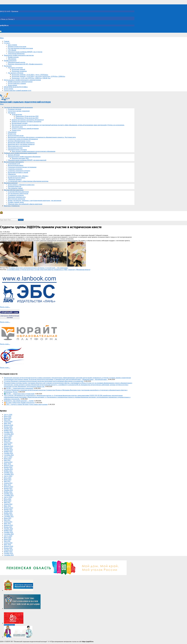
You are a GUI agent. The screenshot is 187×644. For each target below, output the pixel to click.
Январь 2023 (8, 488)
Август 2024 (8, 457)
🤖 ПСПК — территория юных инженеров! (18, 388)
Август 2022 (8, 497)
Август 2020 (8, 536)
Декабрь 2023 (8, 469)
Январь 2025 (8, 448)
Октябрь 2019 (8, 553)
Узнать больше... (9, 625)
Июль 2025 (7, 437)
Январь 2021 (8, 527)
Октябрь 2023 (8, 472)
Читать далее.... (5, 307)
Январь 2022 (8, 509)
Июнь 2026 (7, 418)
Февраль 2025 (8, 446)
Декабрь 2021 (8, 511)
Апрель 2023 (8, 483)
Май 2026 (7, 420)
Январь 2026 (8, 427)
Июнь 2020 (7, 539)
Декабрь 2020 (8, 529)
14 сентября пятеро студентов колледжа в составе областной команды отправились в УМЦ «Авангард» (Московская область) (48, 269)
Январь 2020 (8, 548)
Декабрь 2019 (8, 550)
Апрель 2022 (8, 504)
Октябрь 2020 (8, 532)
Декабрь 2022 (8, 490)
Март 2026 (7, 423)
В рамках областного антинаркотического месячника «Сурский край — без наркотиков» (38, 268)
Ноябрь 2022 (8, 492)
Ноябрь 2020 (8, 530)
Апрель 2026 (8, 421)
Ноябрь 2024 (8, 451)
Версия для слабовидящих (10, 32)
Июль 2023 (7, 478)
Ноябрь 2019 (8, 551)
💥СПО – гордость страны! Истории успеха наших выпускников (26, 404)
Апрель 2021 (8, 522)
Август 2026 (8, 414)
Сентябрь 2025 (9, 434)
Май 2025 (7, 441)
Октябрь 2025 (8, 432)
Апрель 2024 (8, 462)
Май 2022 (7, 502)
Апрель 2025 (8, 442)
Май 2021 (7, 520)
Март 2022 (7, 506)
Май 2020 (7, 541)
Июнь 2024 (7, 458)
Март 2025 (7, 444)
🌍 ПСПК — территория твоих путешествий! (19, 393)
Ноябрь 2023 (8, 471)
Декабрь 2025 (8, 428)
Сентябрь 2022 (9, 495)
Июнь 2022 (7, 500)
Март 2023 (7, 485)
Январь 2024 (8, 467)
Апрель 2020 (8, 543)
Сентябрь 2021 (9, 516)
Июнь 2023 (7, 479)
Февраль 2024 (8, 465)
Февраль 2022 (8, 507)
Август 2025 (8, 435)
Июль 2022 (7, 499)
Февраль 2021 (8, 525)
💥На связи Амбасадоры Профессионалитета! (19, 402)
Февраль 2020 (8, 546)
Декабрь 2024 (8, 450)
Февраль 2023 (8, 486)
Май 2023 (7, 481)
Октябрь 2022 (8, 493)
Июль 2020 (7, 537)
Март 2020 (7, 544)
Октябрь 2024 (8, 453)
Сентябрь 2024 (9, 455)
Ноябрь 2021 (8, 513)
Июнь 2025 (7, 439)
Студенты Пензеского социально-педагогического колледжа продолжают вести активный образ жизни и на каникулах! (44, 381)
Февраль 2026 (8, 425)
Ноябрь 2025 (8, 430)
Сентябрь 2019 (9, 555)
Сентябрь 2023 (9, 474)
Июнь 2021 (7, 518)
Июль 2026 (7, 416)
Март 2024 (7, 464)
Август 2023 (8, 476)
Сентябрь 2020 (9, 534)
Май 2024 (7, 460)
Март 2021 (7, 523)
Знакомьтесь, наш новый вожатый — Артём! (19, 401)
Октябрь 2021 (8, 514)
